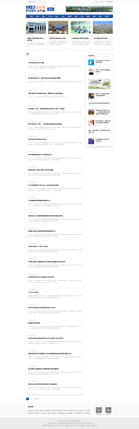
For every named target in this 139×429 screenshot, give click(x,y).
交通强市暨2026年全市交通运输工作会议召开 (41, 277)
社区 (82, 16)
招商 (76, 16)
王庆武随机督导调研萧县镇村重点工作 (39, 200)
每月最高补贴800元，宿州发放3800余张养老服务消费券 (44, 78)
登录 (97, 1)
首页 (31, 16)
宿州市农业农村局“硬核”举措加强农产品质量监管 (42, 384)
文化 (63, 16)
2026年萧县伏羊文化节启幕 (36, 63)
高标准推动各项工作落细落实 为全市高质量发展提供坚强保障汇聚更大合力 (50, 353)
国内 (37, 16)
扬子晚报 (60, 410)
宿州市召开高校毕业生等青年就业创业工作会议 (42, 307)
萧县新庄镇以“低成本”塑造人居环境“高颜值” (41, 170)
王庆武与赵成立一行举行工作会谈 (38, 246)
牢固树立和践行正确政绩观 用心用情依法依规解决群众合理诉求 (46, 262)
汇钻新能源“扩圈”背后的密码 (80, 38)
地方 (57, 16)
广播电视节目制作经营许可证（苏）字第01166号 (53, 425)
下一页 (36, 399)
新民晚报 (41, 410)
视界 (100, 16)
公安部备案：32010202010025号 (72, 425)
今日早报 (87, 410)
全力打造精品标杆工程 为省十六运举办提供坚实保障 (43, 185)
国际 (43, 16)
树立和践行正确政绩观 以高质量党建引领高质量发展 (43, 369)
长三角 (50, 16)
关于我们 (63, 421)
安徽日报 (37, 413)
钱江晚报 (82, 410)
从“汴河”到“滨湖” (33, 292)
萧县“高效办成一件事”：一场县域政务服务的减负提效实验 (45, 124)
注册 (102, 1)
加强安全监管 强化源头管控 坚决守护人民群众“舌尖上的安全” (46, 338)
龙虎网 (48, 413)
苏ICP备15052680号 (87, 423)
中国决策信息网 (61, 413)
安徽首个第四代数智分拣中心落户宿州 (35, 39)
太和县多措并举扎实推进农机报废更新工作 (99, 103)
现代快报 (65, 410)
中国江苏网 (43, 413)
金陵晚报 (71, 410)
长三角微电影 (69, 413)
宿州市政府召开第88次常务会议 (37, 139)
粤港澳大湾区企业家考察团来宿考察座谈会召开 (42, 231)
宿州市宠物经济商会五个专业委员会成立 (40, 154)
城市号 (107, 16)
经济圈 (69, 16)
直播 (94, 16)
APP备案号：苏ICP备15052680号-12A (88, 425)
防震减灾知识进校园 (34, 323)
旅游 (88, 16)
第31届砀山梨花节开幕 (100, 38)
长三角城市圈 (86, 413)
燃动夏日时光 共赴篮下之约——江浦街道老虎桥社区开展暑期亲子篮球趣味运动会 (103, 112)
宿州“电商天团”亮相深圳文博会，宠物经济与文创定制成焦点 (45, 93)
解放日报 (30, 410)
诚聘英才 (74, 421)
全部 (27, 54)
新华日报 (54, 410)
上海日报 (36, 410)
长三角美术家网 (78, 413)
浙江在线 (53, 413)
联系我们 (79, 421)
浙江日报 (76, 410)
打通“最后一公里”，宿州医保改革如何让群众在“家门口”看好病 (46, 109)
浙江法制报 (31, 413)
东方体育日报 (48, 410)
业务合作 (68, 421)
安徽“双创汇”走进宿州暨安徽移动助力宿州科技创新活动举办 (45, 216)
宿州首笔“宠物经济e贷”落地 (57, 38)
